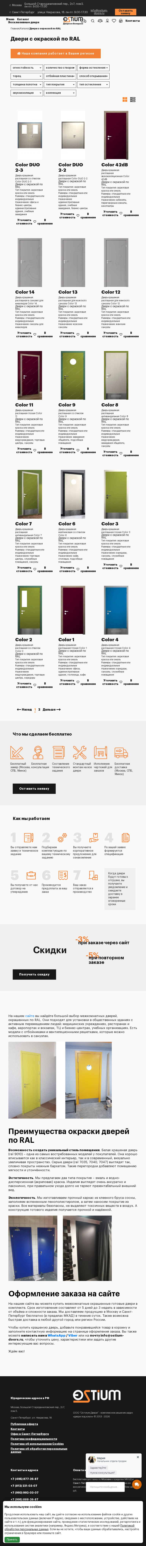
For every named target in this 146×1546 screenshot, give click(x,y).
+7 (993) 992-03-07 (25, 1492)
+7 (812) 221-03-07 (24, 1485)
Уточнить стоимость (24, 222)
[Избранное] (114, 20)
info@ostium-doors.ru (99, 12)
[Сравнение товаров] (100, 21)
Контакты (132, 20)
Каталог (23, 19)
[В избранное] (34, 221)
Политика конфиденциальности (34, 1439)
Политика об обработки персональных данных (39, 1450)
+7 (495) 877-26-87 (24, 1479)
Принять (12, 1539)
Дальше (49, 709)
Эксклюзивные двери (23, 22)
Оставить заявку (126, 12)
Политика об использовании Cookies (37, 1444)
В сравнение (45, 222)
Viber (73, 1335)
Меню (10, 19)
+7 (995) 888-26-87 (24, 1499)
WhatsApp (57, 1335)
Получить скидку (34, 974)
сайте (29, 1016)
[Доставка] (83, 21)
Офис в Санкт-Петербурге (30, 1434)
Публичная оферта (24, 1424)
